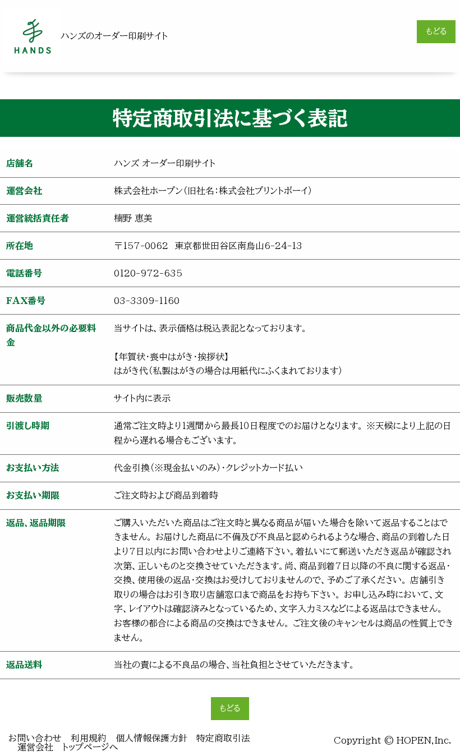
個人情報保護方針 (151, 738)
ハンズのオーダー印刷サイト (114, 35)
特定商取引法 (223, 738)
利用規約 (89, 738)
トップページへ (90, 747)
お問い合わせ (35, 738)
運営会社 (35, 747)
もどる (436, 31)
